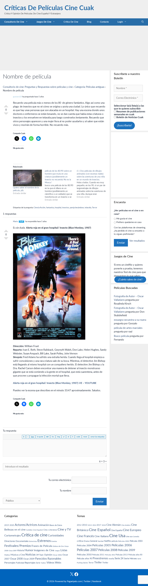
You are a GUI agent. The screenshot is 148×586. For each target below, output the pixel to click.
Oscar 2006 (57, 555)
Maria (15, 222)
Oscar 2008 (16, 559)
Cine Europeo (132, 530)
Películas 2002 (123, 541)
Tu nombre (65, 490)
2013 (84, 525)
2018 (104, 525)
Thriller (98, 562)
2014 (94, 525)
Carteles (29, 530)
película (114, 541)
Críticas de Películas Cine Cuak (49, 8)
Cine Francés (85, 536)
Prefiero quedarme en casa (128, 222)
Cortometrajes (12, 535)
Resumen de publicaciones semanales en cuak (129, 113)
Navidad (100, 541)
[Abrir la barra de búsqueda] (142, 22)
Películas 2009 (126, 550)
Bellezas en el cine (15, 529)
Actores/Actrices (26, 524)
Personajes (9, 563)
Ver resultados (137, 241)
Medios (7, 555)
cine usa (129, 536)
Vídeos (50, 562)
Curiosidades (56, 535)
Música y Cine (18, 555)
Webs (58, 563)
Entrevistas (33, 541)
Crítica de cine (71, 22)
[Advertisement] (74, 47)
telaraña (88, 208)
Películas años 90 (84, 559)
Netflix (107, 541)
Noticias (30, 554)
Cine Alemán (113, 525)
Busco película (121, 336)
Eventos (54, 541)
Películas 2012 (110, 555)
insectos (65, 208)
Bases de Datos (56, 525)
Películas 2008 (107, 550)
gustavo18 (17, 97)
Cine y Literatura (50, 530)
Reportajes (30, 563)
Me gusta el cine (124, 219)
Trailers (43, 563)
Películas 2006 (122, 545)
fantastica (50, 208)
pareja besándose (77, 208)
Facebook (96, 581)
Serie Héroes (130, 559)
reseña (111, 559)
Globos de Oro (58, 546)
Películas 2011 (98, 555)
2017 (99, 525)
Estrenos (44, 541)
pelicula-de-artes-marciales (128, 328)
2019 (6, 525)
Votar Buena (6, 105)
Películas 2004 (84, 545)
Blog (89, 22)
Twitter (87, 581)
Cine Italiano (102, 536)
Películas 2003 (136, 541)
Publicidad (20, 563)
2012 (79, 525)
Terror (94, 208)
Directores (9, 541)
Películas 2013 (122, 555)
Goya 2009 (12, 550)
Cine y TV (64, 529)
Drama (86, 541)
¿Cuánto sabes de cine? (130, 279)
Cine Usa (117, 536)
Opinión (48, 555)
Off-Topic (40, 555)
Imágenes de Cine (44, 550)
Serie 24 (119, 558)
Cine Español (38, 530)
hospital (58, 208)
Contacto (104, 22)
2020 (12, 525)
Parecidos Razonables (48, 558)
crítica (80, 541)
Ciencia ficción (39, 208)
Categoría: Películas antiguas (89, 87)
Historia (20, 551)
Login (120, 22)
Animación (43, 525)
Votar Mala (6, 114)
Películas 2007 (87, 550)
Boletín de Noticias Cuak (129, 117)
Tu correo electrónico (59, 480)
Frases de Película (42, 546)
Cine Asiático (126, 525)
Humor (29, 550)
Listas (63, 550)
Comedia (136, 536)
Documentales (22, 541)
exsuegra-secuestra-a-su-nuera (130, 320)
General (93, 541)
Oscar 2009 (29, 559)
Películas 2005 (101, 545)
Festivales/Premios (17, 545)
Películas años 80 (135, 555)
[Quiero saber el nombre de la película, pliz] (27, 178)
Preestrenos (100, 558)
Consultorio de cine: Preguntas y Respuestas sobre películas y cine (38, 87)
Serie (38, 563)
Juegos (57, 550)
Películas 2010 (84, 554)
